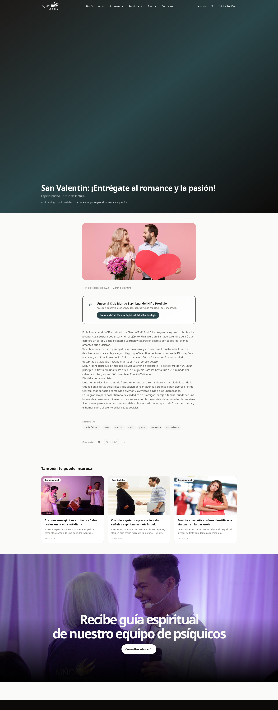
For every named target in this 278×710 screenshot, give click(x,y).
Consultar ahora (137, 649)
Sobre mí (114, 6)
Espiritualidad (65, 202)
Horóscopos (93, 6)
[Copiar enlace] (124, 442)
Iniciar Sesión (227, 6)
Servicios (134, 6)
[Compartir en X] (107, 442)
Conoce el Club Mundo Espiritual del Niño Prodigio (128, 315)
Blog (150, 6)
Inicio (44, 202)
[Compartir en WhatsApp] (115, 442)
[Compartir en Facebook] (99, 442)
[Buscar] (211, 6)
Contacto (167, 6)
